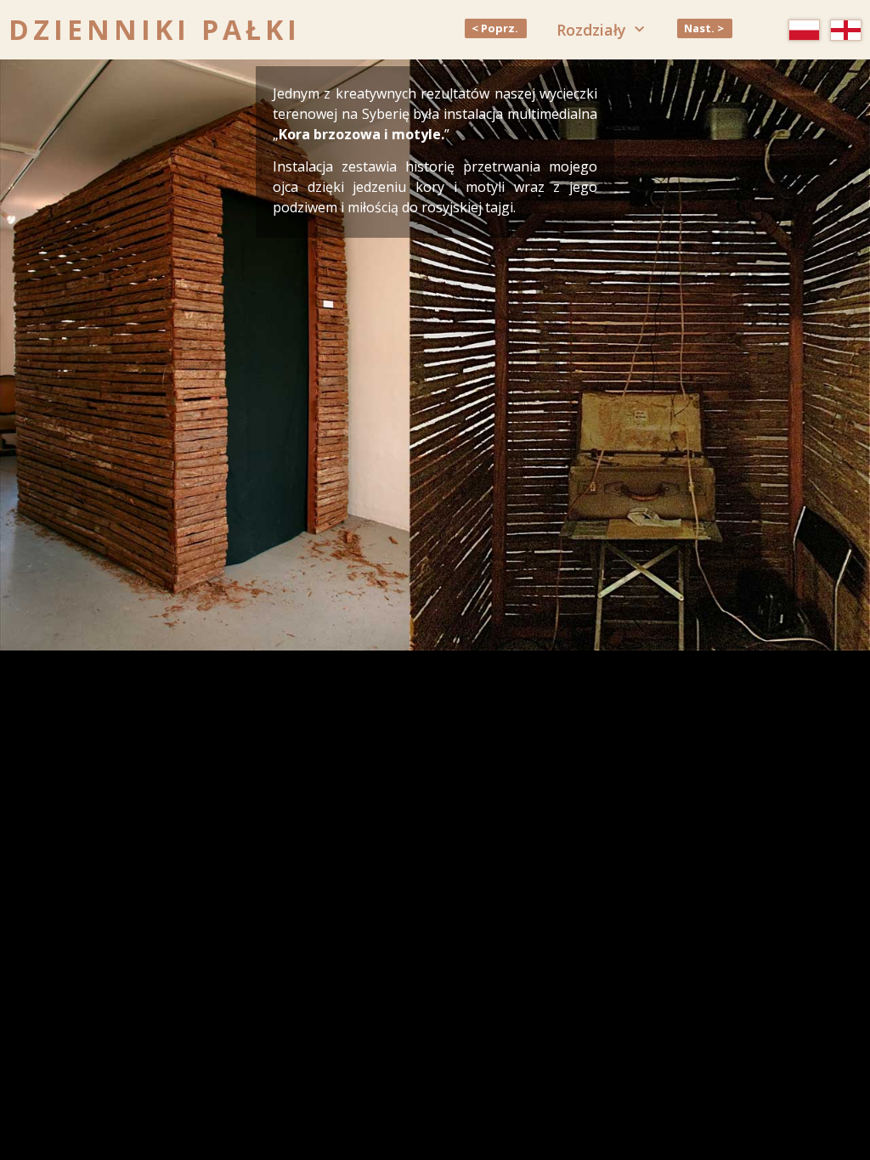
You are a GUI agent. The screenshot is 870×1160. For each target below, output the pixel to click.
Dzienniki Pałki (154, 29)
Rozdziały (591, 29)
